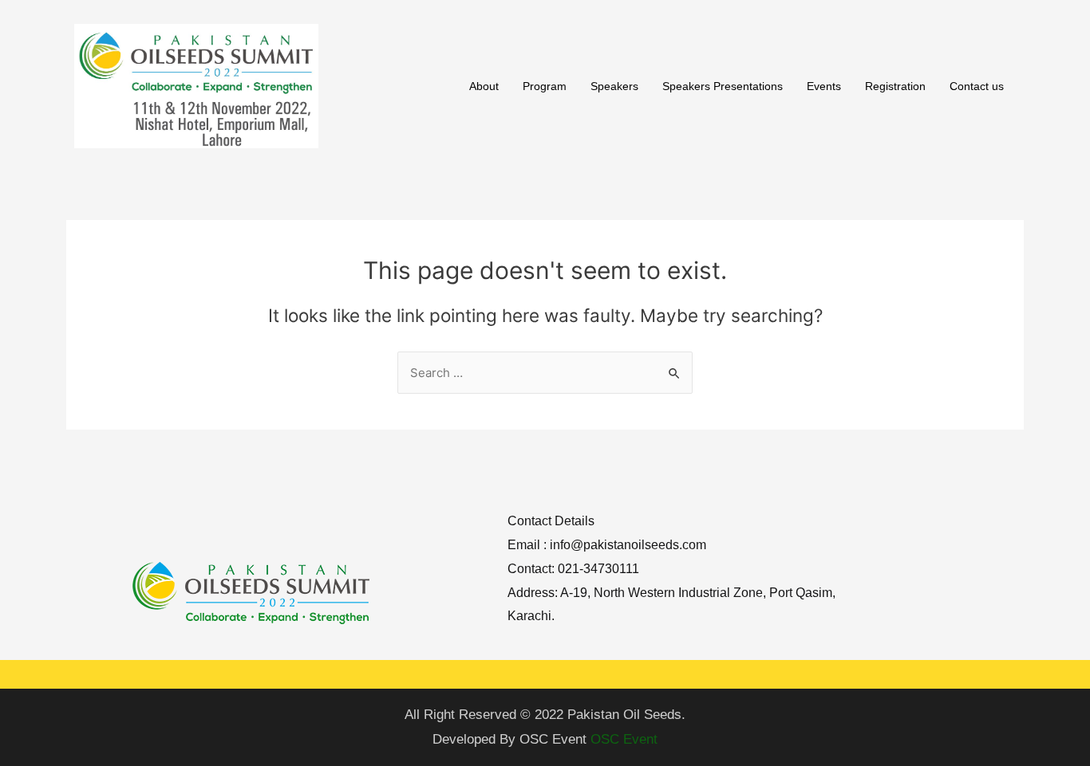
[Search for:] (545, 372)
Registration (895, 86)
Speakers (614, 86)
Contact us (977, 86)
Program (545, 86)
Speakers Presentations (722, 86)
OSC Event (624, 739)
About (484, 86)
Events (824, 86)
